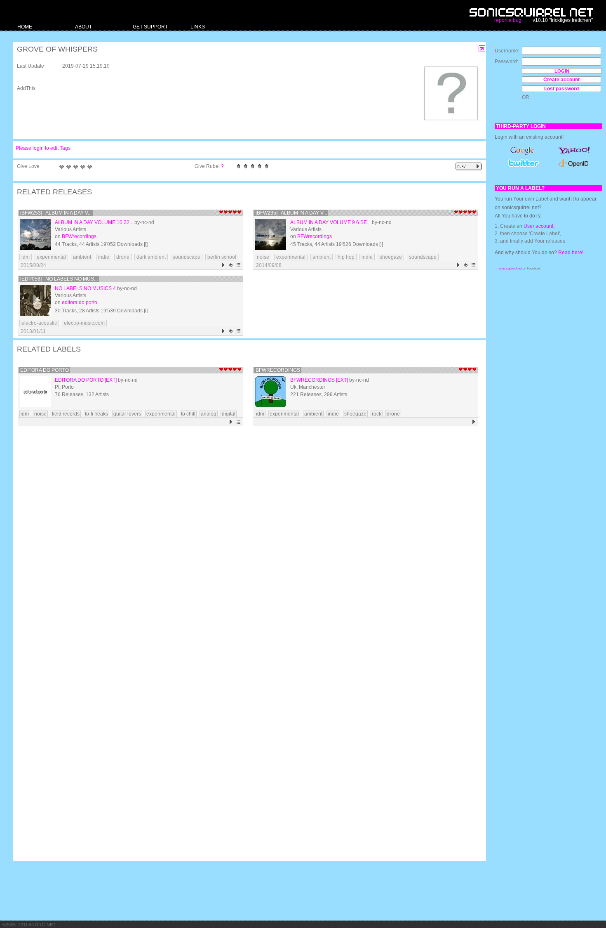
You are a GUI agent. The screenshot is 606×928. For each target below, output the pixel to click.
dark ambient (151, 257)
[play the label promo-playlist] (231, 422)
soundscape (186, 257)
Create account (561, 80)
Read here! (570, 252)
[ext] (111, 380)
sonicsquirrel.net (510, 268)
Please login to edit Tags (43, 148)
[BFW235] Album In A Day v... (291, 213)
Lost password (561, 89)
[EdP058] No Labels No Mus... (59, 279)
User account (538, 226)
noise (263, 257)
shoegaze (391, 257)
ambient (82, 257)
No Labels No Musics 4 (85, 288)
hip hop (346, 257)
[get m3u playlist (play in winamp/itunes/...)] (239, 265)
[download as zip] (231, 265)
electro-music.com (84, 323)
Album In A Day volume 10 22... (94, 222)
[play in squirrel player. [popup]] (469, 166)
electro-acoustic (39, 323)
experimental (51, 257)
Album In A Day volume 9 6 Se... (330, 222)
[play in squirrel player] (35, 234)
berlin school (221, 257)
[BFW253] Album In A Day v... (56, 213)
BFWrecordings (79, 236)
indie (103, 257)
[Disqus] (245, 536)
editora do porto (79, 302)
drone (122, 257)
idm (25, 257)
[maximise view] (482, 49)
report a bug (507, 20)
